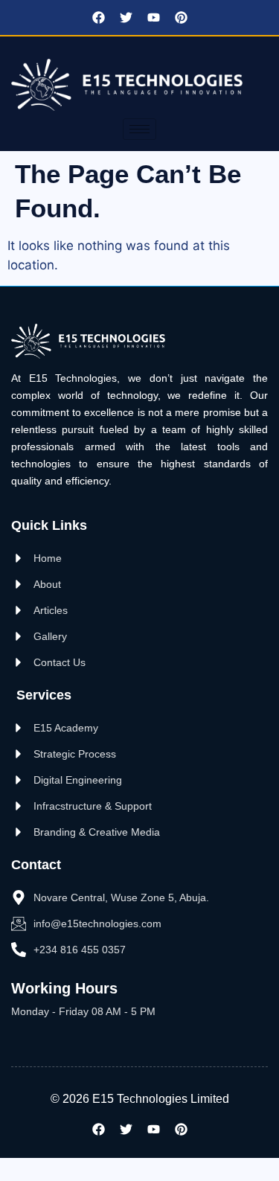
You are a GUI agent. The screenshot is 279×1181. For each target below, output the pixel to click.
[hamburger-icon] (139, 129)
